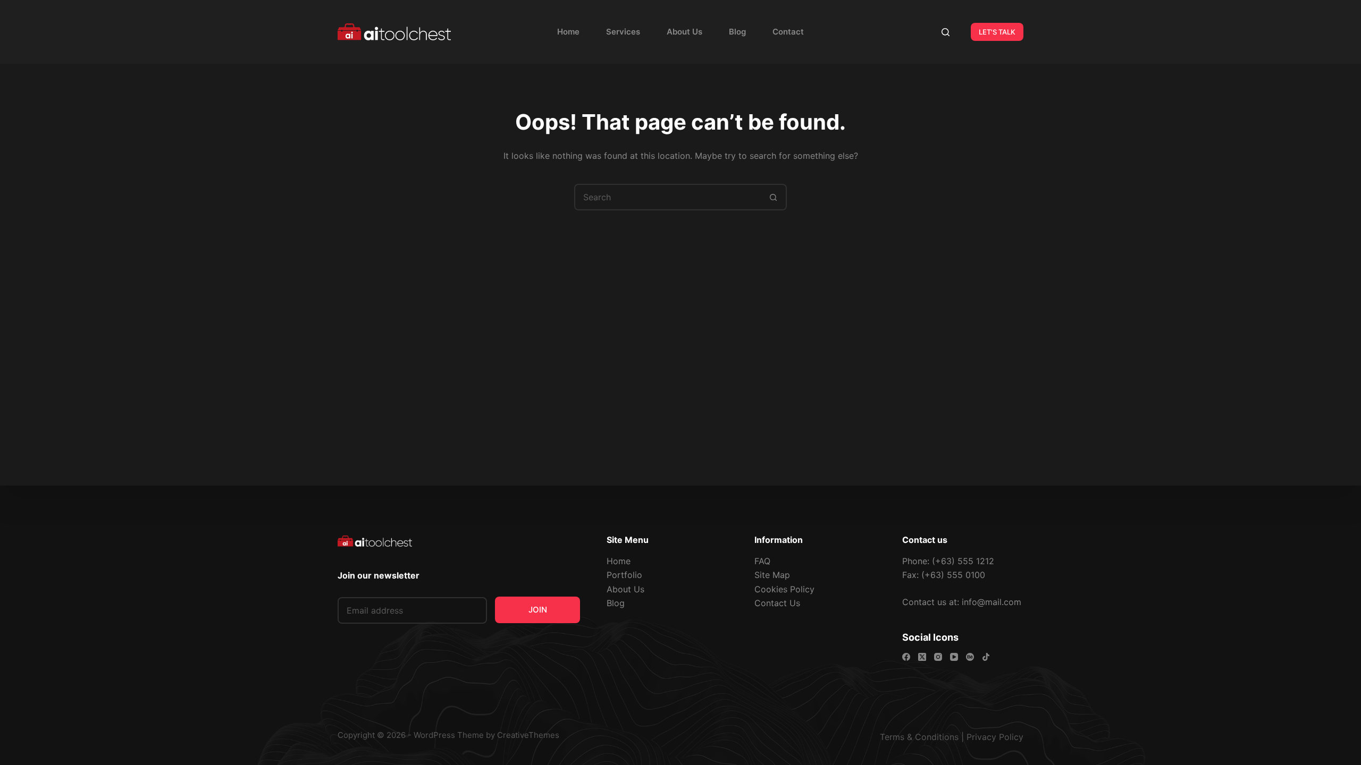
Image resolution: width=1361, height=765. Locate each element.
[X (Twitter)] (922, 657)
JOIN (537, 610)
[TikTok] (986, 657)
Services (623, 32)
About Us (684, 32)
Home (568, 32)
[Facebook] (906, 657)
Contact (788, 32)
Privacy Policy (995, 737)
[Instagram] (938, 657)
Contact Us (777, 603)
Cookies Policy (784, 589)
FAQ (762, 561)
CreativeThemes (528, 735)
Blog (737, 32)
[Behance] (970, 657)
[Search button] (773, 197)
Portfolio (624, 575)
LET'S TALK (997, 32)
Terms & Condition (917, 737)
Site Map (772, 575)
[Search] (946, 32)
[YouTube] (954, 657)
